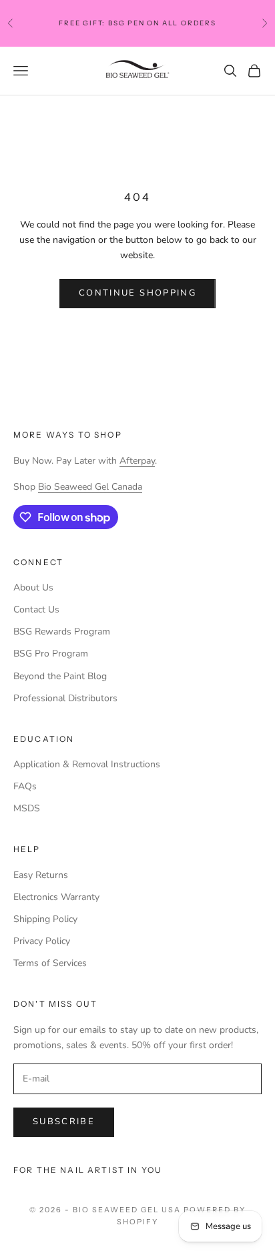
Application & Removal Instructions (86, 764)
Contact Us (36, 609)
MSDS (26, 808)
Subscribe (64, 1122)
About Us (33, 587)
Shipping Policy (45, 919)
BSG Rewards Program (61, 631)
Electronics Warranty (56, 897)
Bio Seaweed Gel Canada (90, 486)
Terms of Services (50, 963)
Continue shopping (137, 293)
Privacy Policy (41, 941)
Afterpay (137, 460)
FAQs (25, 786)
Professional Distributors (65, 698)
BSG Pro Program (50, 653)
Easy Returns (40, 875)
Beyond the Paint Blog (60, 676)
